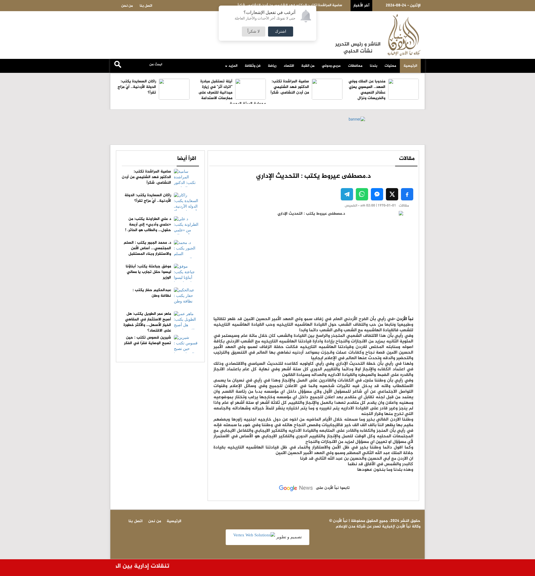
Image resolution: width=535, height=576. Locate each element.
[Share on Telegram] (347, 194)
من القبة (308, 66)
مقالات (407, 158)
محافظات (355, 66)
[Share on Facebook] (407, 194)
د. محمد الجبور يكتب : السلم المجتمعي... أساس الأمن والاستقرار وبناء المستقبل (147, 248)
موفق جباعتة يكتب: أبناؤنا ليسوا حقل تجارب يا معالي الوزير (148, 272)
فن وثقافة (253, 66)
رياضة (272, 66)
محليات (390, 66)
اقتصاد (289, 66)
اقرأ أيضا (186, 158)
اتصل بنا (146, 6)
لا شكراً (253, 31)
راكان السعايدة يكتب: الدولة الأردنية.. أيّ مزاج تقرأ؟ (137, 87)
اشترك (280, 31)
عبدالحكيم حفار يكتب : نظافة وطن (152, 293)
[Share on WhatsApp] (362, 194)
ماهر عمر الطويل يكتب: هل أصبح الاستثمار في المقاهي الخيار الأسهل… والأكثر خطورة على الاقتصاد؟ (147, 322)
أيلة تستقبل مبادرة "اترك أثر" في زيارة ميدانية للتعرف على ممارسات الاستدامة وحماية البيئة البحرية (232, 92)
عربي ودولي (331, 66)
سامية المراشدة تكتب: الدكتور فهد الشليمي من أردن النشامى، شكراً (290, 87)
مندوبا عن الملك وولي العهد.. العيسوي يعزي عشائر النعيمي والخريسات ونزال (367, 89)
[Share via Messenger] (377, 194)
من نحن (127, 6)
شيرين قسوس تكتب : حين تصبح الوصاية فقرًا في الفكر (147, 340)
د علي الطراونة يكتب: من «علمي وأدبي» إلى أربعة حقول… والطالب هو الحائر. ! (148, 224)
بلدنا (373, 66)
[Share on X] (392, 194)
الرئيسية (410, 66)
